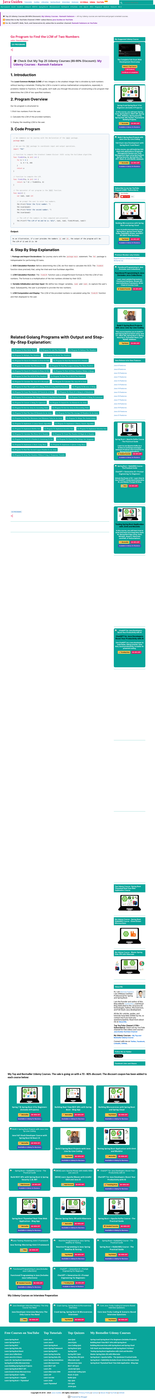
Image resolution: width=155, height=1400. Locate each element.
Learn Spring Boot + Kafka (15, 1375)
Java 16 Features (120, 396)
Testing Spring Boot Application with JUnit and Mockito (111, 1351)
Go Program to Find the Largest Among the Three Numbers (71, 366)
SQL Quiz (71, 1381)
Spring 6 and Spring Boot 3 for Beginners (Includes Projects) (113, 1339)
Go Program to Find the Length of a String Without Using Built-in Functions (40, 387)
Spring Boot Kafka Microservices (17, 1363)
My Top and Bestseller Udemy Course (127, 1036)
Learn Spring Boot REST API (15, 1369)
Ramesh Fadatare (127, 992)
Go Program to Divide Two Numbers (57, 355)
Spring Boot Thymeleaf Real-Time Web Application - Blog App (114, 1363)
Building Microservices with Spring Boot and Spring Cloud (112, 1345)
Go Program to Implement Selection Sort (91, 428)
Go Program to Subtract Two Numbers (82, 350)
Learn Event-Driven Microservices (18, 1372)
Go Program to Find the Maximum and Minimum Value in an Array (37, 418)
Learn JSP (47, 1375)
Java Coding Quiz (74, 1345)
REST (34, 7)
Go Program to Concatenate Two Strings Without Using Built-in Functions (38, 397)
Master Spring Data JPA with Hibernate (105, 1354)
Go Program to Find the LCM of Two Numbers (68, 376)
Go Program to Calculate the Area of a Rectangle (30, 381)
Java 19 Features (120, 408)
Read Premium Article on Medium (127, 259)
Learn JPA (47, 1369)
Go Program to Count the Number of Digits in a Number (73, 434)
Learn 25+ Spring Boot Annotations (18, 1360)
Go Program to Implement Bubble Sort (26, 428)
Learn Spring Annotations (53, 1360)
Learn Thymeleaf (50, 1383)
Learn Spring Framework (53, 1348)
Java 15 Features (120, 392)
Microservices (54, 7)
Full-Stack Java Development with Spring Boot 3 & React (112, 1348)
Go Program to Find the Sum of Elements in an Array (32, 413)
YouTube (74, 7)
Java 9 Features (120, 369)
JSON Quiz (72, 1386)
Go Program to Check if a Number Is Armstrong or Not (32, 439)
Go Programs (18, 44)
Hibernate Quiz (74, 1360)
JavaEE (19, 7)
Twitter (133, 1041)
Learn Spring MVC (11, 1345)
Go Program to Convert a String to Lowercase (86, 397)
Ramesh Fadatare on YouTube (84, 23)
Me (119, 7)
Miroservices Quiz (75, 1363)
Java (12, 7)
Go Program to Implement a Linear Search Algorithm (31, 423)
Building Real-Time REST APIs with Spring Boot (108, 1342)
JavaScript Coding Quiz (77, 1372)
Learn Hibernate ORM (52, 1372)
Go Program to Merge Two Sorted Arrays (81, 418)
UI (80, 7)
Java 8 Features (120, 365)
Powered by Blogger (78, 1397)
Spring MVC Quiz (74, 1354)
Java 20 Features (120, 411)
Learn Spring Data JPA (13, 1348)
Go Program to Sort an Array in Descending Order (70, 408)
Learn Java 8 (48, 1342)
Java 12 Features (120, 381)
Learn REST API (50, 1366)
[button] (12, 50)
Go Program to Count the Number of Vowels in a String (33, 392)
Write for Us (118, 261)
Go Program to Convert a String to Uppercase (29, 402)
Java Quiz (71, 1339)
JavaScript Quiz (74, 1369)
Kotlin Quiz (72, 1378)
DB (91, 7)
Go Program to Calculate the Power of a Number (30, 434)
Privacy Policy (84, 1393)
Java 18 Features (120, 404)
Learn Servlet (49, 1378)
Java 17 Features (120, 400)
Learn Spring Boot (12, 1339)
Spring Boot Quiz (74, 1348)
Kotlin (106, 7)
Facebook (141, 1041)
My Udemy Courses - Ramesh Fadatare (58, 16)
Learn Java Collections (13, 1354)
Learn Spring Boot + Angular (15, 1378)
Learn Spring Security (52, 1354)
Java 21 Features (120, 415)
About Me (104, 1393)
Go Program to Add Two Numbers (52, 350)
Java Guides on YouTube (63, 19)
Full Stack (64, 7)
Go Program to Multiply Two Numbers (26, 355)
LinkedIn (117, 1043)
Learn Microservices (51, 1363)
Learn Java (48, 1339)
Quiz (85, 7)
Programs (98, 7)
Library (27, 7)
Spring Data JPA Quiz (76, 1357)
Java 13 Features (120, 385)
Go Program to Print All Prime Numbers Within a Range (73, 371)
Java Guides (57, 1393)
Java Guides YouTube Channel (125, 1032)
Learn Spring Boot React (14, 1351)
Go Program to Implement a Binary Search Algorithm (74, 423)
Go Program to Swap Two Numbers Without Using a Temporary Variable (38, 455)
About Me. (123, 1022)
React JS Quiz (73, 1375)
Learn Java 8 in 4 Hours (13, 1357)
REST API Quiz (73, 1366)
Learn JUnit (48, 1381)
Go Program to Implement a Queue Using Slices (68, 444)
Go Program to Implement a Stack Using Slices (29, 444)
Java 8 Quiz (72, 1342)
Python (113, 7)
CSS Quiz (71, 1383)
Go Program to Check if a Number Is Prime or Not (30, 371)
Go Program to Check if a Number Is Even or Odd (30, 360)
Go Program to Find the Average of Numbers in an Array (77, 413)
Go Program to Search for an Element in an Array (68, 402)
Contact (95, 1393)
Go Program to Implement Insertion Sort (58, 428)
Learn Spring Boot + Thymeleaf (17, 1381)
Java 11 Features (120, 377)
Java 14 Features (120, 388)
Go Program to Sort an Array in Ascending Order (30, 408)
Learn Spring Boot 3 (12, 1342)
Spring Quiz (72, 1351)
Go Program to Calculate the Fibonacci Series (29, 366)
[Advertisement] (60, 316)
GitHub (124, 1043)
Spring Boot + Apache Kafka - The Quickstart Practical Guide (113, 1357)
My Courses (5, 7)
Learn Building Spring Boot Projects (18, 1366)
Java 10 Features (120, 373)
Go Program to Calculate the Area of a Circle (69, 381)
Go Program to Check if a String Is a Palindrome (75, 392)
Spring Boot (43, 7)
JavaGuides (129, 1004)
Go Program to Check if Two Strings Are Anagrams (75, 439)
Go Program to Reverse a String (84, 387)
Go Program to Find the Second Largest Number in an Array (34, 449)
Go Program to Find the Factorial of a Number (70, 360)
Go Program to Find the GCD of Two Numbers (29, 376)
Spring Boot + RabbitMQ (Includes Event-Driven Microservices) (114, 1360)
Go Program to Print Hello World (24, 350)
